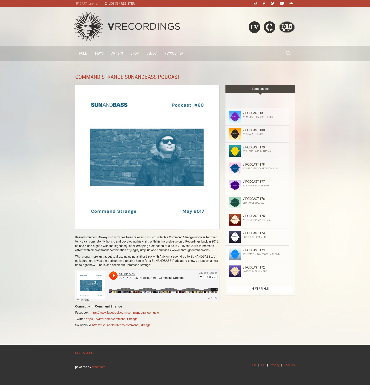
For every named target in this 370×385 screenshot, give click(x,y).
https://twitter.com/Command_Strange (112, 319)
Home (83, 53)
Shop (135, 53)
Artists (117, 53)
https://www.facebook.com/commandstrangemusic (124, 312)
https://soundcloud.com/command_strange (121, 325)
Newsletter (173, 53)
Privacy (275, 365)
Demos (151, 53)
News (99, 53)
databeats (98, 367)
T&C (263, 365)
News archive (260, 288)
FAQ (254, 365)
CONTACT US (84, 353)
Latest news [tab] (260, 89)
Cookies (289, 365)
